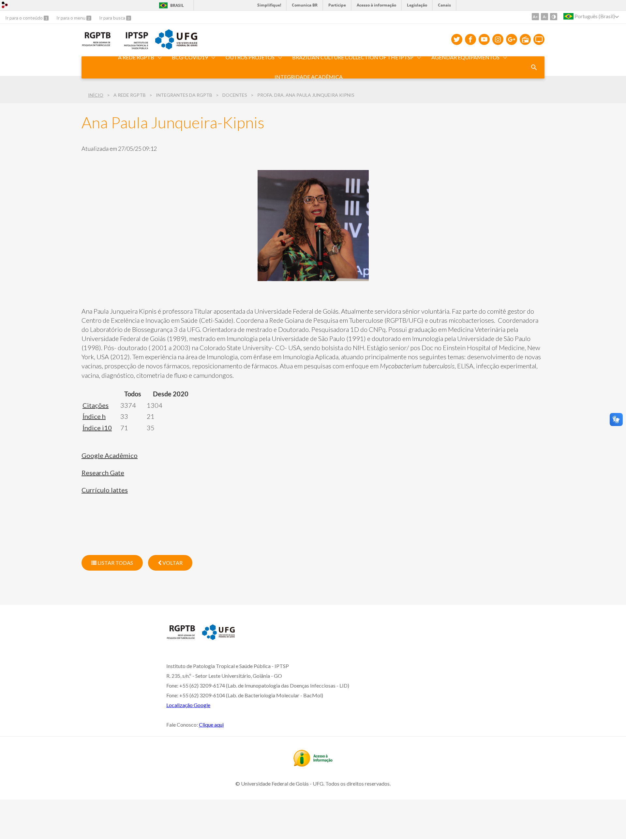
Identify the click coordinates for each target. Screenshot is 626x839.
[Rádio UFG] (525, 39)
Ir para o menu (71, 18)
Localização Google (188, 705)
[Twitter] (456, 39)
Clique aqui (211, 724)
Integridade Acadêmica (309, 77)
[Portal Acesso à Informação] (313, 764)
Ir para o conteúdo (24, 18)
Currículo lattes (105, 490)
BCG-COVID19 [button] (190, 57)
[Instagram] (497, 39)
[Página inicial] (181, 637)
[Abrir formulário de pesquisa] (534, 67)
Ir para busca (112, 18)
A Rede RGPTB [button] (136, 57)
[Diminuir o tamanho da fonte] (544, 16)
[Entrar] (5, 5)
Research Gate (103, 472)
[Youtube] (484, 39)
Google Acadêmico (110, 455)
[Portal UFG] (176, 47)
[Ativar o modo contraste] (553, 16)
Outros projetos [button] (250, 57)
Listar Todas (115, 563)
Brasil (177, 5)
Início (95, 95)
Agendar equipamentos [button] (465, 57)
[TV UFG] (538, 39)
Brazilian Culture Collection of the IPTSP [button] (352, 57)
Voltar (172, 563)
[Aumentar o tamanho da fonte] (535, 16)
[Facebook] (470, 39)
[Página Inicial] (96, 44)
